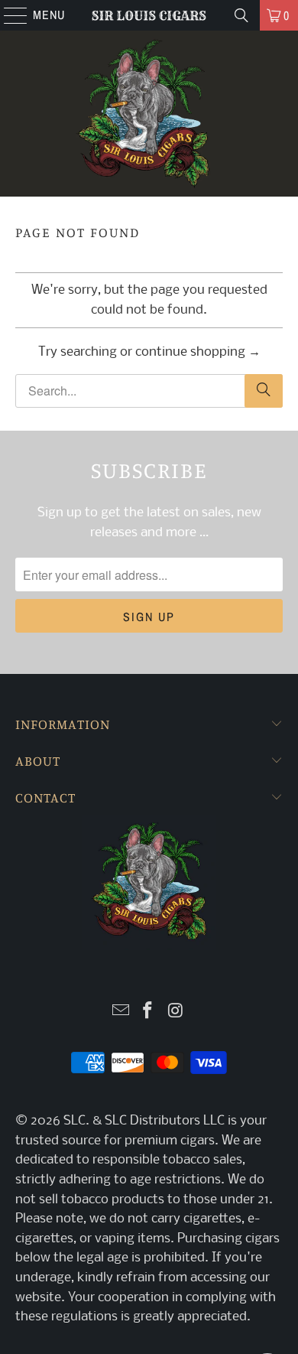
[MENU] (8, 15)
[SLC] (149, 15)
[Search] (241, 15)
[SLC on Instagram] (175, 1012)
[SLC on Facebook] (148, 1012)
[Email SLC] (120, 1012)
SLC (74, 1121)
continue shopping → (198, 352)
